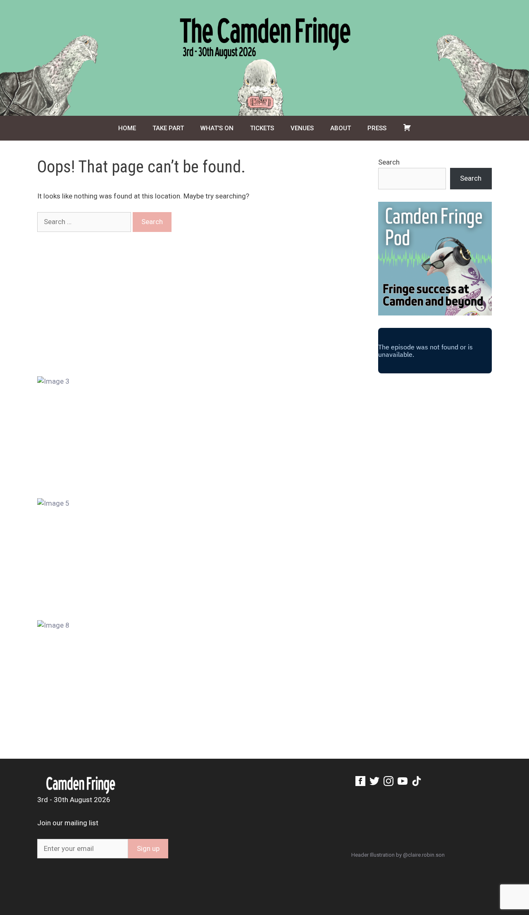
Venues (302, 128)
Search (389, 162)
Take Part (168, 128)
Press (376, 128)
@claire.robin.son (424, 855)
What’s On (217, 128)
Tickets (262, 128)
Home (127, 128)
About (340, 128)
